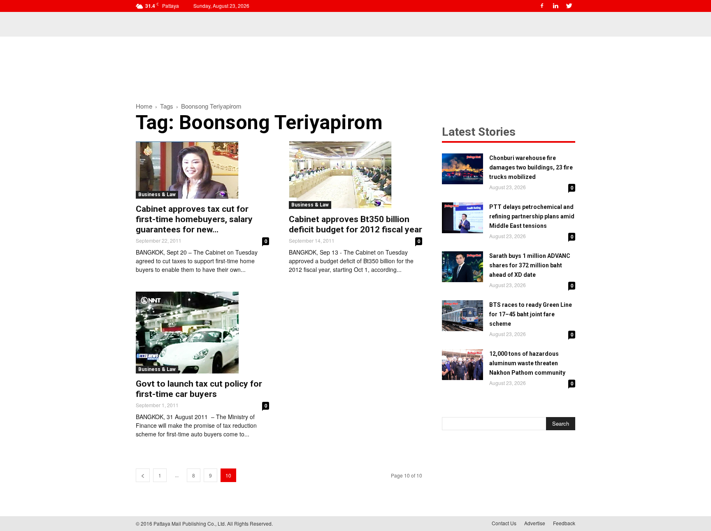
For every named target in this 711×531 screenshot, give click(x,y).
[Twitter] (569, 6)
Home (144, 106)
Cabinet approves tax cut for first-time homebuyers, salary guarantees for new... (194, 219)
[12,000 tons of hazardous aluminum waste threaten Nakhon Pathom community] (462, 364)
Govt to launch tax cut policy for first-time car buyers (199, 389)
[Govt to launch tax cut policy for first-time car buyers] (202, 332)
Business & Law (157, 194)
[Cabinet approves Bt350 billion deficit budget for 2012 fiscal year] (355, 175)
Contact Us (504, 522)
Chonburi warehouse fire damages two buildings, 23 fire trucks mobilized (531, 167)
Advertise (534, 522)
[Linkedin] (555, 6)
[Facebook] (542, 6)
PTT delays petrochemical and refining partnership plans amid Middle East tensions (531, 216)
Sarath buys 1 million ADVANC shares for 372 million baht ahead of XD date (529, 265)
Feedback (564, 522)
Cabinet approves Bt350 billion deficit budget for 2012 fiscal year (355, 224)
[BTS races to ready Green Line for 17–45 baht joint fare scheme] (462, 315)
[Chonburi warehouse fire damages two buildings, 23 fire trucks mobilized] (462, 168)
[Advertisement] (355, 64)
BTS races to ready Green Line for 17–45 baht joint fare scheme (530, 314)
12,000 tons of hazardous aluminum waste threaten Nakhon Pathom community (527, 363)
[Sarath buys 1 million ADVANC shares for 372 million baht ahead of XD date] (462, 266)
